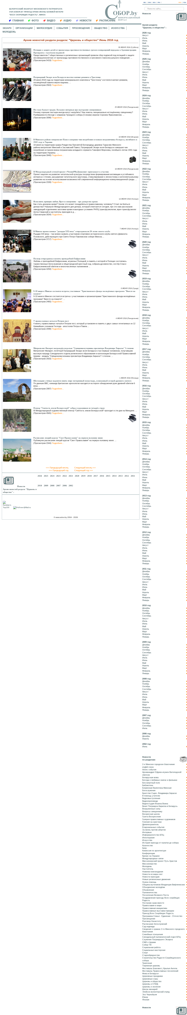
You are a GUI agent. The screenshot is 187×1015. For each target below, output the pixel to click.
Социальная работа (151, 947)
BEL (145, 2)
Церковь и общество (151, 981)
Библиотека (147, 785)
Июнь (144, 41)
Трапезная (147, 963)
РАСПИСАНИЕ (107, 20)
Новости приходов (150, 877)
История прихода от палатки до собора (160, 843)
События (62, 28)
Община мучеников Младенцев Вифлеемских (163, 885)
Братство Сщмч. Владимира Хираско (159, 793)
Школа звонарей (149, 989)
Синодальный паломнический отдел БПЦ (161, 937)
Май (144, 43)
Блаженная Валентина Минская (156, 788)
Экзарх (7, 28)
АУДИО (67, 20)
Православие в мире (152, 905)
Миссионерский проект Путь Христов (159, 861)
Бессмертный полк (151, 783)
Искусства (118, 28)
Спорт (145, 953)
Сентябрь (146, 69)
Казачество (147, 845)
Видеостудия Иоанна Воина (155, 803)
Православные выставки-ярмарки (158, 911)
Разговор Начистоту (151, 921)
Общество (100, 28)
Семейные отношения (152, 934)
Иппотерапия (148, 838)
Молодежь (9, 32)
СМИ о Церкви (149, 942)
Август (145, 35)
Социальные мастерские (153, 950)
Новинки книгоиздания (152, 872)
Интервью (147, 832)
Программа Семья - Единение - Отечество (162, 916)
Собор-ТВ (146, 945)
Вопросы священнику (152, 811)
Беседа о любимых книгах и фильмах (159, 780)
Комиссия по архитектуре (154, 850)
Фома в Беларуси (150, 973)
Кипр (144, 848)
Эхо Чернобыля (149, 994)
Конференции (148, 853)
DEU (154, 2)
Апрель (145, 46)
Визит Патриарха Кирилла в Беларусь (160, 806)
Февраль (146, 51)
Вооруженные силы (151, 809)
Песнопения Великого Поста (155, 895)
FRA (159, 2)
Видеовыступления (151, 798)
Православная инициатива (154, 908)
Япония (145, 1000)
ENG (149, 2)
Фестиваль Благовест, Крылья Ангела (159, 968)
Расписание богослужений (154, 924)
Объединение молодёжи (153, 887)
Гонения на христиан (152, 822)
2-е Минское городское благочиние (158, 764)
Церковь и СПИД (150, 984)
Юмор (145, 997)
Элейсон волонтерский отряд (155, 992)
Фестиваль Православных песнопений (160, 971)
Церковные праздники (152, 976)
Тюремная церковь (151, 966)
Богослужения (148, 790)
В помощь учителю (151, 796)
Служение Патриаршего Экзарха (157, 939)
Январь (145, 54)
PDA (184, 2)
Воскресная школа (151, 814)
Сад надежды (148, 926)
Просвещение (81, 28)
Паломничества (149, 892)
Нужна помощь (149, 882)
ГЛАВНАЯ (18, 20)
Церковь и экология (151, 987)
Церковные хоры (150, 979)
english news (148, 767)
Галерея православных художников (158, 819)
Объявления (148, 890)
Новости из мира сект (152, 874)
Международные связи (152, 858)
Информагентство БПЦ (153, 835)
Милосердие (44, 28)
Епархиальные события (153, 827)
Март (144, 48)
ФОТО (35, 20)
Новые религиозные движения (156, 879)
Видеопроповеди (150, 801)
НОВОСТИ (85, 20)
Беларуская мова (150, 777)
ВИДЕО (51, 20)
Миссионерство (149, 864)
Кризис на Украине (151, 856)
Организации (24, 28)
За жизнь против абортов (154, 830)
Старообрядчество (151, 955)
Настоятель (147, 869)
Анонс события (149, 769)
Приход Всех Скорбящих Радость (158, 913)
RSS (180, 2)
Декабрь (146, 61)
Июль (144, 38)
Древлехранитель (150, 824)
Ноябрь (145, 64)
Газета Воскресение (151, 816)
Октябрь (146, 67)
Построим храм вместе (153, 903)
